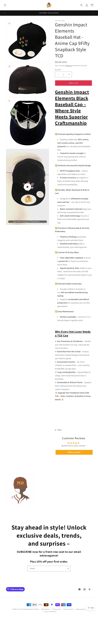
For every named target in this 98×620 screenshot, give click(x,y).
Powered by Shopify (33, 609)
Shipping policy (81, 609)
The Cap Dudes (21, 609)
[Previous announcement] (4, 13)
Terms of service (68, 609)
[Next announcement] (93, 13)
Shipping (69, 65)
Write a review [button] (74, 452)
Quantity (58, 70)
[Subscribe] (67, 568)
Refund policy (45, 609)
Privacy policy (56, 609)
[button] (5, 5)
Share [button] (59, 430)
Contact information (50, 611)
